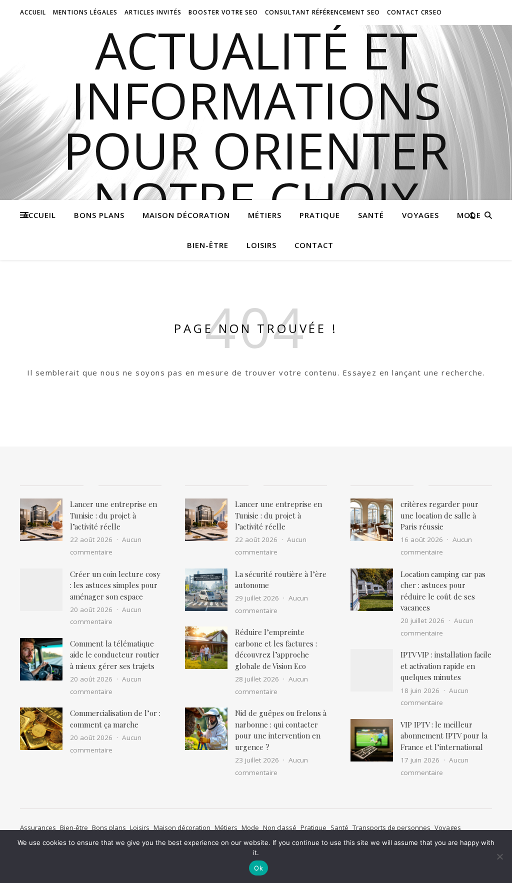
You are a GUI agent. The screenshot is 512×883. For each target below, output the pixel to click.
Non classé (279, 827)
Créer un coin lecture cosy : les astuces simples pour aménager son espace (115, 585)
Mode (469, 215)
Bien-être (207, 245)
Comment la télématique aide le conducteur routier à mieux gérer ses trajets (115, 654)
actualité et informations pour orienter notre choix (256, 125)
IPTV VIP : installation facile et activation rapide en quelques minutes (446, 666)
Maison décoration (186, 215)
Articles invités (153, 12)
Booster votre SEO (223, 12)
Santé (371, 215)
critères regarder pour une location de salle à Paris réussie (439, 515)
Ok (258, 868)
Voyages (420, 215)
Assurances (38, 827)
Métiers (265, 215)
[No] (499, 857)
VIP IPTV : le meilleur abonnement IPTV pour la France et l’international (444, 736)
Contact (314, 245)
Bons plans (99, 215)
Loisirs (261, 245)
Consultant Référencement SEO (322, 12)
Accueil (33, 12)
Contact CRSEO (414, 12)
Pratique (320, 215)
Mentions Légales (85, 12)
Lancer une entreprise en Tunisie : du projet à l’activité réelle (113, 515)
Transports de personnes (391, 827)
